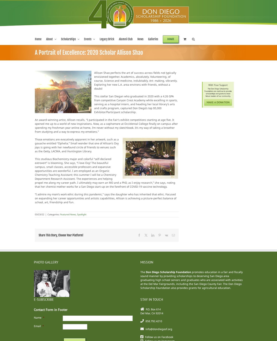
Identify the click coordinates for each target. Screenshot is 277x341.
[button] (193, 39)
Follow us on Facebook (159, 337)
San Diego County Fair (207, 284)
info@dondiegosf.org (158, 329)
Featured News (68, 214)
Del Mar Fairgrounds (161, 284)
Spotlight (81, 214)
